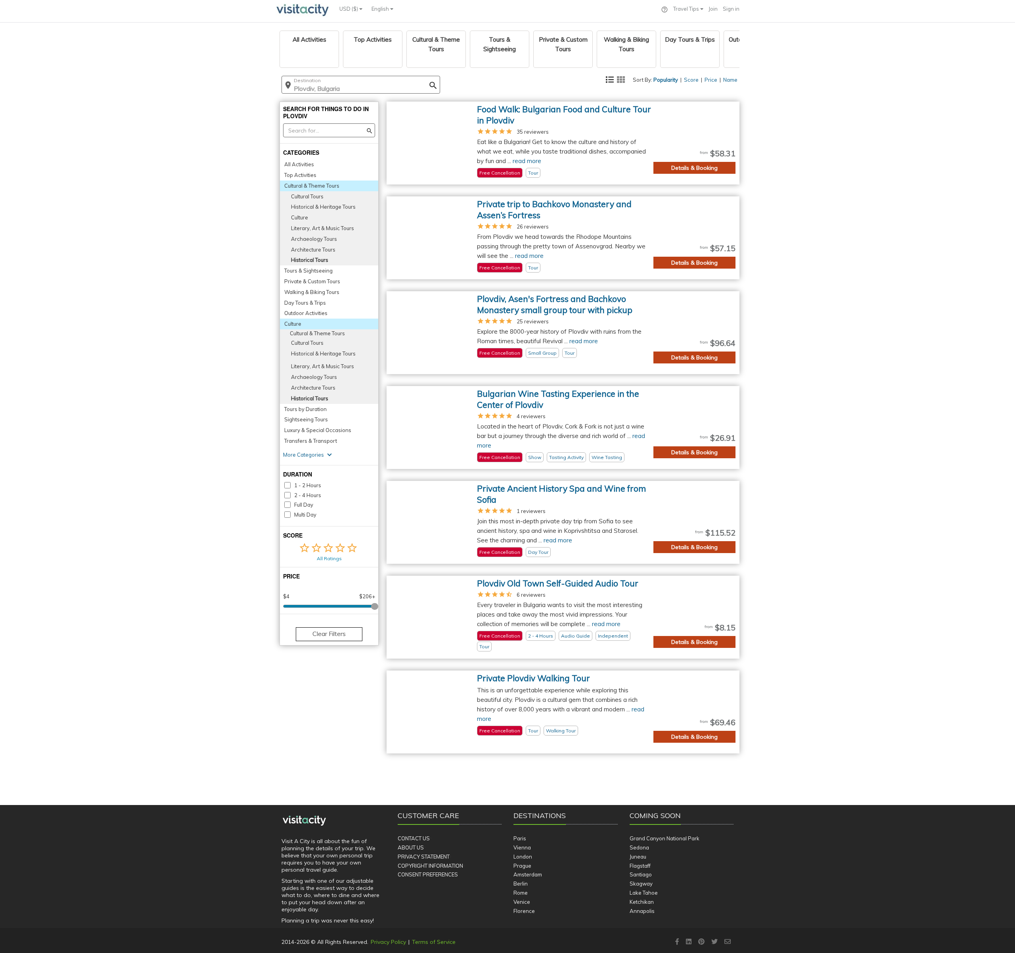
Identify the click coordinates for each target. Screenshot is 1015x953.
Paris (519, 838)
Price (711, 80)
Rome (520, 893)
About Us (411, 847)
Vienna (522, 847)
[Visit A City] (304, 821)
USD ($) (349, 9)
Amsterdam (527, 874)
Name (730, 80)
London (522, 856)
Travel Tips (686, 9)
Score (691, 80)
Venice (521, 902)
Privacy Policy (388, 941)
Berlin (520, 883)
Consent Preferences (428, 874)
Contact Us (414, 838)
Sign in (731, 9)
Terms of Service (434, 941)
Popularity (665, 80)
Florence (524, 911)
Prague (522, 866)
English (381, 9)
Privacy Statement (424, 856)
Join (713, 9)
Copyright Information (430, 866)
